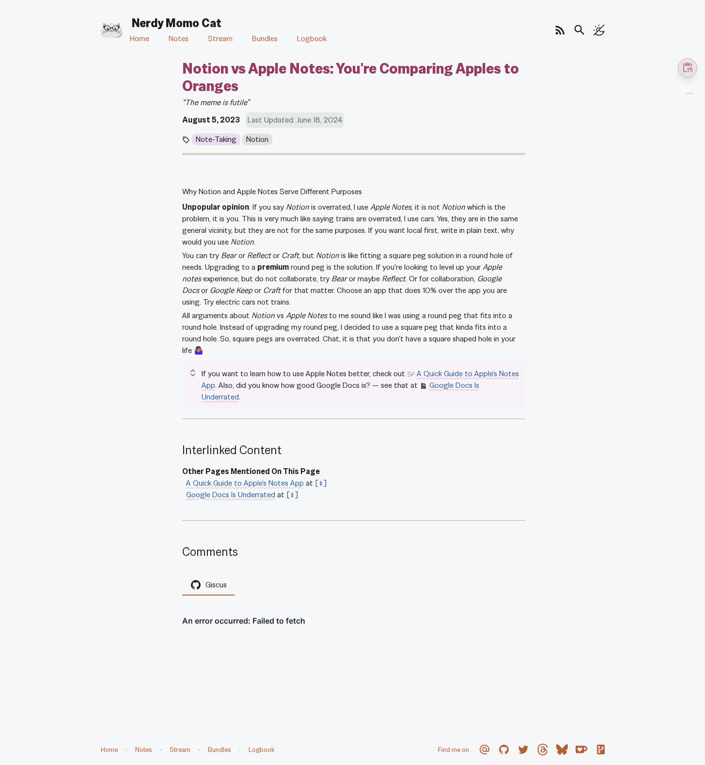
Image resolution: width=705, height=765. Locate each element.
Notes (178, 38)
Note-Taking (216, 139)
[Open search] (579, 30)
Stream (220, 38)
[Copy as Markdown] (687, 67)
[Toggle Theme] (599, 30)
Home (139, 38)
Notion (257, 139)
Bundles (265, 38)
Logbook (312, 38)
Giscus (216, 585)
